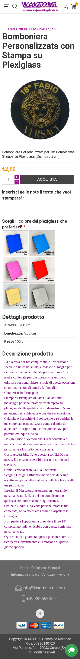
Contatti (54, 568)
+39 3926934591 (42, 598)
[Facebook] (40, 613)
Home (24, 568)
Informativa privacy (25, 574)
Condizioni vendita (55, 574)
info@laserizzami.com (44, 587)
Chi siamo (38, 568)
